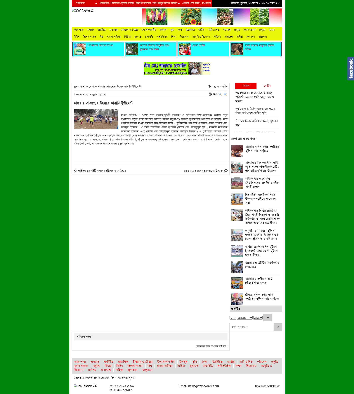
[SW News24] (83, 10)
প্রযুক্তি (262, 30)
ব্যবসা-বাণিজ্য (114, 37)
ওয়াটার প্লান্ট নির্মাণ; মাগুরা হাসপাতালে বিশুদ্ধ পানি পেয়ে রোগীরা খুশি (205, 3)
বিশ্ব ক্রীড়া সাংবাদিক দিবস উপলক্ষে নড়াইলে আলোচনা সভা (260, 199)
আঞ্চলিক (113, 30)
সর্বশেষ (217, 37)
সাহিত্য (239, 37)
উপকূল (163, 30)
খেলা (180, 30)
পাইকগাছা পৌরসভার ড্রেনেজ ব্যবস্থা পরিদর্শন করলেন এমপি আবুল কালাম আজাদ (128, 3)
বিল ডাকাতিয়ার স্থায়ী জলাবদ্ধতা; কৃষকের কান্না (256, 123)
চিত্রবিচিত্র (190, 30)
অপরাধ (90, 30)
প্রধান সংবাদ (250, 30)
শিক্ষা (173, 37)
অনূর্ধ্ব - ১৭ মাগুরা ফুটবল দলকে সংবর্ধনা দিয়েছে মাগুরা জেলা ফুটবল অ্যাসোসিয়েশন (262, 235)
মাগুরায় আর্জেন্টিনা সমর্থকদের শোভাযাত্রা (262, 265)
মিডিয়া (127, 37)
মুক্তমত (137, 37)
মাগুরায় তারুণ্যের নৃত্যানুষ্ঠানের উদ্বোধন (203, 171)
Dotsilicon (275, 386)
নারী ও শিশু (213, 30)
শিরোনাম (184, 37)
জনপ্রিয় (267, 86)
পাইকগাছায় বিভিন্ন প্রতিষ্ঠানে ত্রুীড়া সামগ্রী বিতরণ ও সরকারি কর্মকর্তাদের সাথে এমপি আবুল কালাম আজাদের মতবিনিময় (262, 217)
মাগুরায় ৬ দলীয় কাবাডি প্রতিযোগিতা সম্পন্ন (258, 281)
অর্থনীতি (101, 30)
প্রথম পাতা (79, 30)
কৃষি (172, 30)
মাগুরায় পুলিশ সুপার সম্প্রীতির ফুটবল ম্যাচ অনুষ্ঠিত (262, 149)
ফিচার (272, 30)
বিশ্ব (101, 37)
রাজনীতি (149, 37)
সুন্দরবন (251, 37)
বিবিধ (76, 37)
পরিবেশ (226, 30)
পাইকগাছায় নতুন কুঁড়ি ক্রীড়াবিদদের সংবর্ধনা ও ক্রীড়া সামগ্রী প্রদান (262, 183)
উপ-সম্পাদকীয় (148, 30)
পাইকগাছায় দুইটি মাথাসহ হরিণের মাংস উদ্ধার (102, 171)
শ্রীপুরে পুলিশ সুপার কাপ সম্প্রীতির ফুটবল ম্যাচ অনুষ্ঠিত (262, 297)
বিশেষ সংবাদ (89, 37)
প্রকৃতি (237, 30)
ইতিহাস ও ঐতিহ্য (129, 30)
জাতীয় (201, 30)
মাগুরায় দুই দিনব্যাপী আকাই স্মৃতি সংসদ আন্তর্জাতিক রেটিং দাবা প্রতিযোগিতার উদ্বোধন (262, 167)
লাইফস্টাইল (162, 37)
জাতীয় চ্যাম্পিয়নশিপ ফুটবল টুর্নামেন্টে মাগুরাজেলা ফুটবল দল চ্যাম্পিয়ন (261, 251)
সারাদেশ (228, 37)
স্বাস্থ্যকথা (262, 37)
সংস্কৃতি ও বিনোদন (201, 37)
